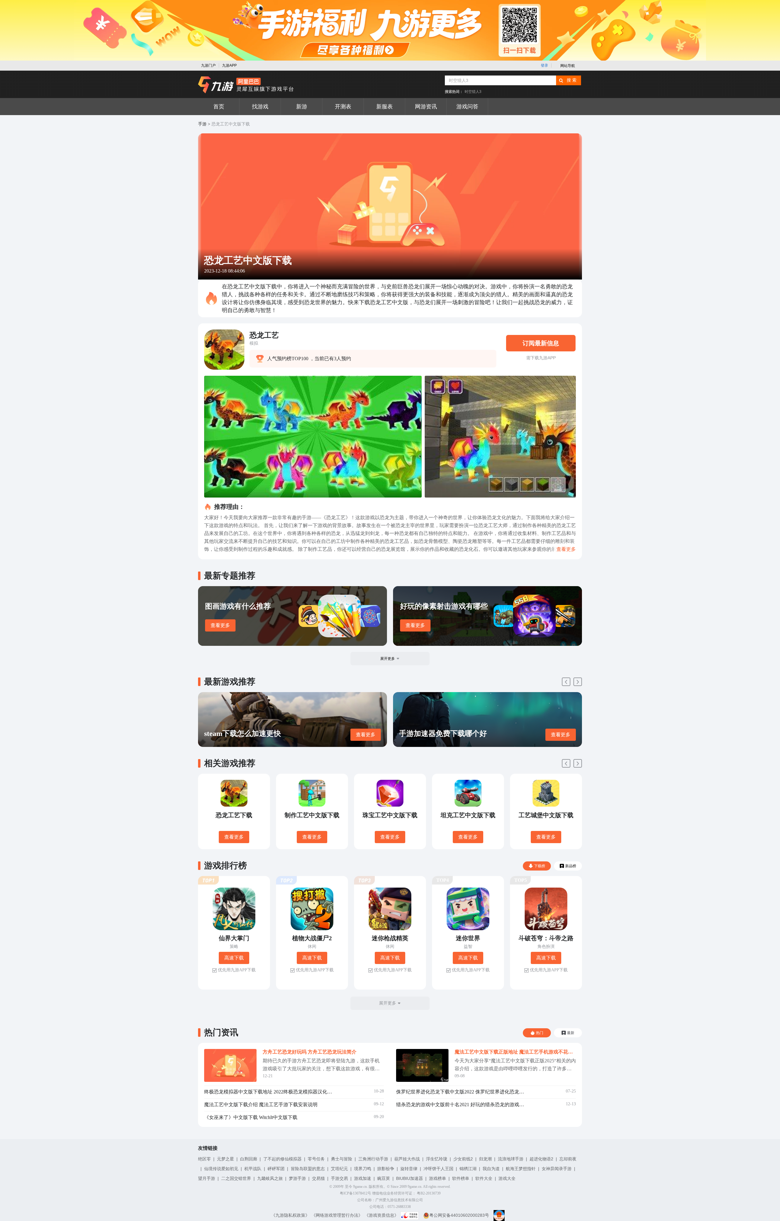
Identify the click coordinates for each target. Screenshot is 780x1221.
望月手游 (206, 1178)
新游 (301, 107)
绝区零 (204, 1158)
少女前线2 (463, 1158)
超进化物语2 (541, 1158)
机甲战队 (252, 1168)
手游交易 (339, 1178)
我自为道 (491, 1168)
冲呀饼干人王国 (438, 1168)
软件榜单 (460, 1178)
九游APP (229, 65)
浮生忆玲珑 (436, 1158)
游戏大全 (507, 1178)
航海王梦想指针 (521, 1168)
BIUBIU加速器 (409, 1178)
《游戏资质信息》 (381, 1215)
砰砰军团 (276, 1168)
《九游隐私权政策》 (290, 1215)
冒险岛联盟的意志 (308, 1168)
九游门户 (208, 65)
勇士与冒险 (341, 1158)
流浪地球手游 (510, 1158)
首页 (218, 107)
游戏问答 (467, 107)
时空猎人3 (473, 92)
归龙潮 (485, 1158)
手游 (202, 124)
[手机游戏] (246, 85)
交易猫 (318, 1178)
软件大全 (483, 1178)
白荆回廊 (248, 1158)
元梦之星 (225, 1158)
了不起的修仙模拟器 (282, 1158)
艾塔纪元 (339, 1168)
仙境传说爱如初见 (221, 1168)
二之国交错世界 (236, 1178)
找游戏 (260, 107)
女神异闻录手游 (557, 1168)
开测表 (343, 107)
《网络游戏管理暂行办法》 (337, 1215)
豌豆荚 (383, 1178)
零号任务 (316, 1158)
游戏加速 (362, 1178)
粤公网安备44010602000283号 (459, 1215)
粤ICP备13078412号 (355, 1193)
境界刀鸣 (362, 1168)
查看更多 (220, 625)
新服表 (384, 107)
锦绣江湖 (468, 1168)
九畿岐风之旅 (270, 1178)
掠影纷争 (385, 1168)
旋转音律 (408, 1168)
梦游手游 (297, 1178)
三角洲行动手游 (373, 1158)
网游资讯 (426, 107)
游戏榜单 (437, 1178)
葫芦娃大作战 (407, 1158)
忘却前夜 (567, 1158)
